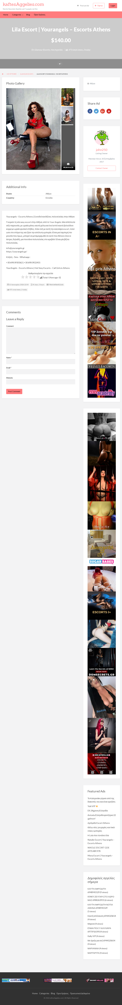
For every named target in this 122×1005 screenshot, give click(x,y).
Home (5, 15)
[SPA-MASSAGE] (102, 543)
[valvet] (102, 356)
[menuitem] (83, 6)
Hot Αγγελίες (57, 49)
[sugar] (102, 561)
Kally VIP (92, 936)
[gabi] (102, 483)
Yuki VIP (92, 806)
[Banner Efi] (102, 426)
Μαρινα (91, 923)
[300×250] (102, 199)
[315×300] (102, 307)
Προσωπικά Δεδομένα (80, 993)
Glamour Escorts (42, 49)
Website (9, 378)
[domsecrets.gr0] (102, 662)
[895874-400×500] (102, 735)
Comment (10, 326)
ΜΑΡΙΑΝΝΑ (93, 948)
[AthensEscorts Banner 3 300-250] (102, 333)
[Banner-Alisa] (102, 515)
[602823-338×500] (102, 697)
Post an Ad (84, 6)
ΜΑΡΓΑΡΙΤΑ (93, 953)
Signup (100, 5)
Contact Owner (102, 168)
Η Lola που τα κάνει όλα (98, 835)
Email (8, 368)
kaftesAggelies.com (23, 4)
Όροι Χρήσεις (39, 15)
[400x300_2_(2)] (102, 763)
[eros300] (102, 382)
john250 (101, 149)
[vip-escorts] (102, 225)
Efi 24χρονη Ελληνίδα (98, 810)
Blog (28, 15)
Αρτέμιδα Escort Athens (99, 823)
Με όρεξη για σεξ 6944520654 (101, 940)
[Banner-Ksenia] (102, 633)
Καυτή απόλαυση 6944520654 (102, 916)
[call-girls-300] (102, 255)
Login (113, 6)
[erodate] (102, 282)
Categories (16, 15)
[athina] (102, 453)
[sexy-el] (102, 578)
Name (9, 357)
